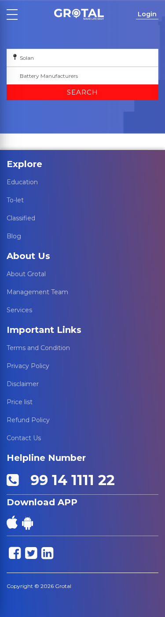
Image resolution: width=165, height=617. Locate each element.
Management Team (37, 292)
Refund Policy (28, 420)
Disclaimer (23, 384)
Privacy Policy (28, 366)
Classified (21, 218)
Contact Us (24, 438)
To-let (15, 200)
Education (22, 182)
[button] (78, 14)
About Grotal (26, 274)
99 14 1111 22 (68, 480)
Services (19, 310)
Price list (20, 402)
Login (147, 14)
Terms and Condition (38, 348)
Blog (14, 236)
